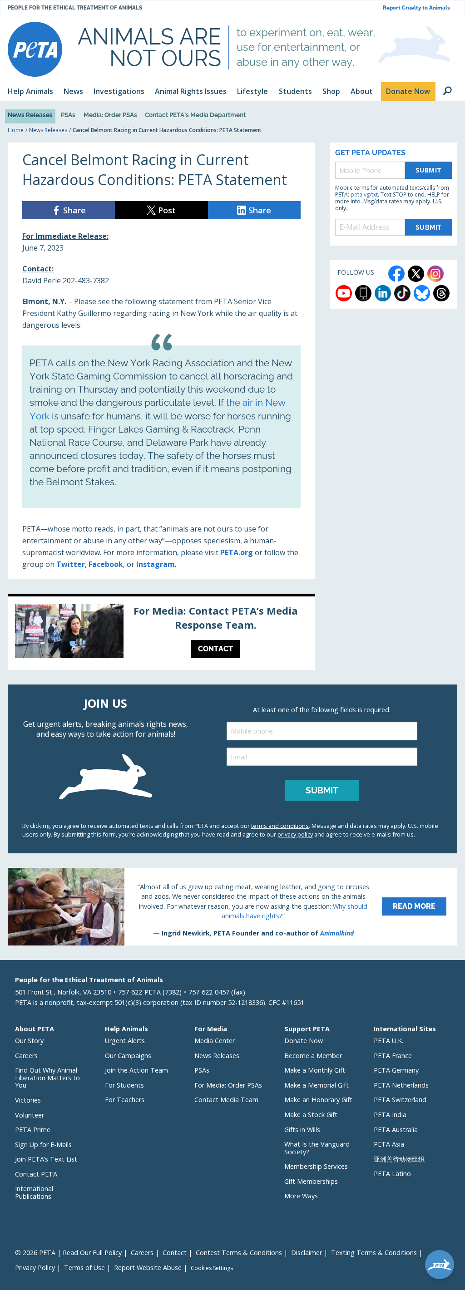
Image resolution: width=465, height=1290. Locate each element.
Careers (26, 1055)
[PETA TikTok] (402, 293)
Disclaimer (306, 1252)
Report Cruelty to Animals (416, 8)
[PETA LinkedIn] (383, 293)
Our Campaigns (128, 1055)
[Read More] (232, 906)
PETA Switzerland (400, 1099)
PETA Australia (396, 1129)
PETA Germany (396, 1070)
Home (16, 130)
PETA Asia (389, 1144)
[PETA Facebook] (396, 274)
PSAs (68, 114)
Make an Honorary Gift (318, 1099)
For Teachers (124, 1099)
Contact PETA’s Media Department (195, 114)
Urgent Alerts (125, 1040)
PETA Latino (392, 1173)
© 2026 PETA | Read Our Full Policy (68, 1252)
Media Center (214, 1040)
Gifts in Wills (302, 1129)
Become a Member (313, 1055)
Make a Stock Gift (310, 1114)
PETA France (393, 1055)
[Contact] (161, 633)
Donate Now (303, 1040)
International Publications (34, 1192)
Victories (28, 1100)
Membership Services (316, 1166)
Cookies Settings (212, 1268)
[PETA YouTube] (344, 293)
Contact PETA (36, 1174)
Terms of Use (84, 1267)
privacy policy (295, 834)
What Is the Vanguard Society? (317, 1148)
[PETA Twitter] (416, 274)
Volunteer (29, 1115)
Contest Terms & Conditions (239, 1252)
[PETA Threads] (441, 293)
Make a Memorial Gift (316, 1085)
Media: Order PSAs (110, 114)
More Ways (301, 1196)
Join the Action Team (136, 1070)
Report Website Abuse (148, 1267)
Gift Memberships (311, 1181)
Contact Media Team (226, 1099)
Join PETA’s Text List (46, 1159)
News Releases (30, 114)
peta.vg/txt (364, 194)
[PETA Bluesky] (422, 293)
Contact (175, 1252)
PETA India (390, 1114)
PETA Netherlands (401, 1085)
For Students (124, 1085)
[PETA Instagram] (435, 274)
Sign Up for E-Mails (43, 1144)
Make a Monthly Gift (314, 1070)
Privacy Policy (35, 1267)
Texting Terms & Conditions (374, 1252)
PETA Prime (32, 1129)
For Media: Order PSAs (228, 1085)
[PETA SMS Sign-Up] (363, 293)
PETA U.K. (388, 1040)
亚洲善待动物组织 (399, 1159)
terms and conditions (280, 826)
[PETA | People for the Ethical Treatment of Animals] (35, 49)
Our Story (29, 1040)
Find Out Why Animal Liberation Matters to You (47, 1077)
